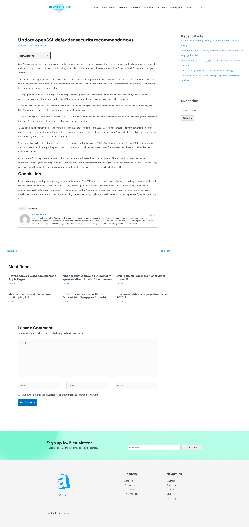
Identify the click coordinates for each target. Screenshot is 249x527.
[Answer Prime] (25, 219)
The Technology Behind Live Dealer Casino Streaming (207, 70)
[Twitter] (154, 214)
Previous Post (11, 250)
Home (95, 8)
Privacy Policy (131, 493)
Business (135, 8)
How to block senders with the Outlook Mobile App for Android (84, 296)
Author (21, 208)
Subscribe (187, 117)
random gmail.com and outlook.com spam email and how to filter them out (88, 277)
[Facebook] (151, 214)
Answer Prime (39, 214)
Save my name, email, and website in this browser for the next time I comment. (60, 394)
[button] (201, 8)
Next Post (166, 250)
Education (149, 8)
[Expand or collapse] (47, 56)
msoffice (22, 45)
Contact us (108, 8)
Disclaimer (130, 489)
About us (129, 480)
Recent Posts (32, 208)
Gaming (161, 8)
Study (169, 493)
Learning (122, 8)
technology (172, 498)
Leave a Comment (37, 45)
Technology (176, 8)
